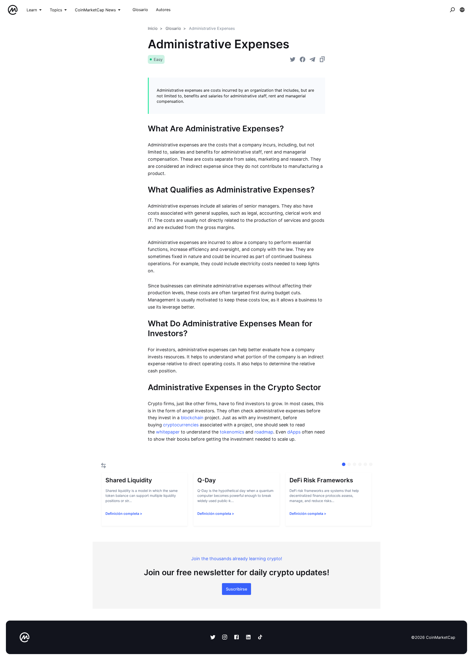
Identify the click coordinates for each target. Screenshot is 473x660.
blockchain (192, 417)
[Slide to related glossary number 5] (370, 464)
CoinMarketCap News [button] (95, 10)
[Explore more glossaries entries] (103, 466)
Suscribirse (236, 589)
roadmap (263, 431)
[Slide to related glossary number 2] (354, 464)
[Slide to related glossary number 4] (365, 464)
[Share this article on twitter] (293, 59)
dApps (294, 431)
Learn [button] (32, 10)
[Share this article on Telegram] (312, 59)
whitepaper (168, 431)
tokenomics (232, 431)
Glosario (173, 28)
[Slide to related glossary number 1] (349, 464)
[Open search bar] (452, 10)
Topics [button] (56, 10)
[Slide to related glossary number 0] (343, 464)
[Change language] (462, 10)
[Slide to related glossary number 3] (360, 464)
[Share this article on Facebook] (302, 59)
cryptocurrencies (181, 424)
